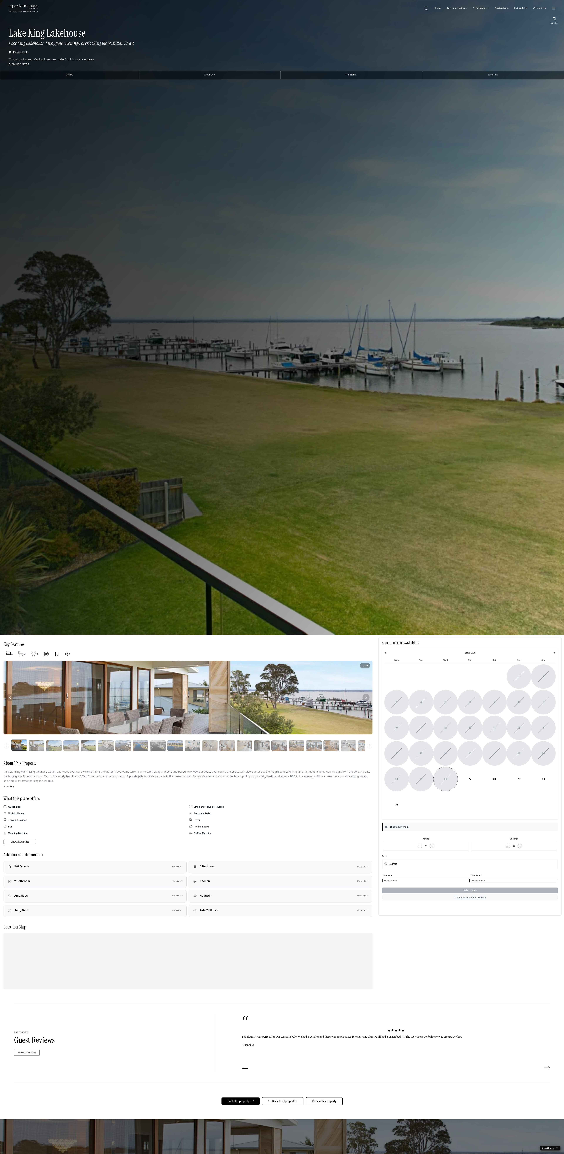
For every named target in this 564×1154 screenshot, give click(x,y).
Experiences (480, 8)
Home (437, 8)
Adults (426, 838)
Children (514, 838)
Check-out (476, 875)
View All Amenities (20, 841)
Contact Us (539, 8)
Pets (384, 856)
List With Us (520, 8)
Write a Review (27, 1052)
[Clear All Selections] (557, 1148)
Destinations (501, 8)
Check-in (387, 875)
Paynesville (21, 52)
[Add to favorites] (56, 654)
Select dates (470, 890)
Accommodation (455, 8)
